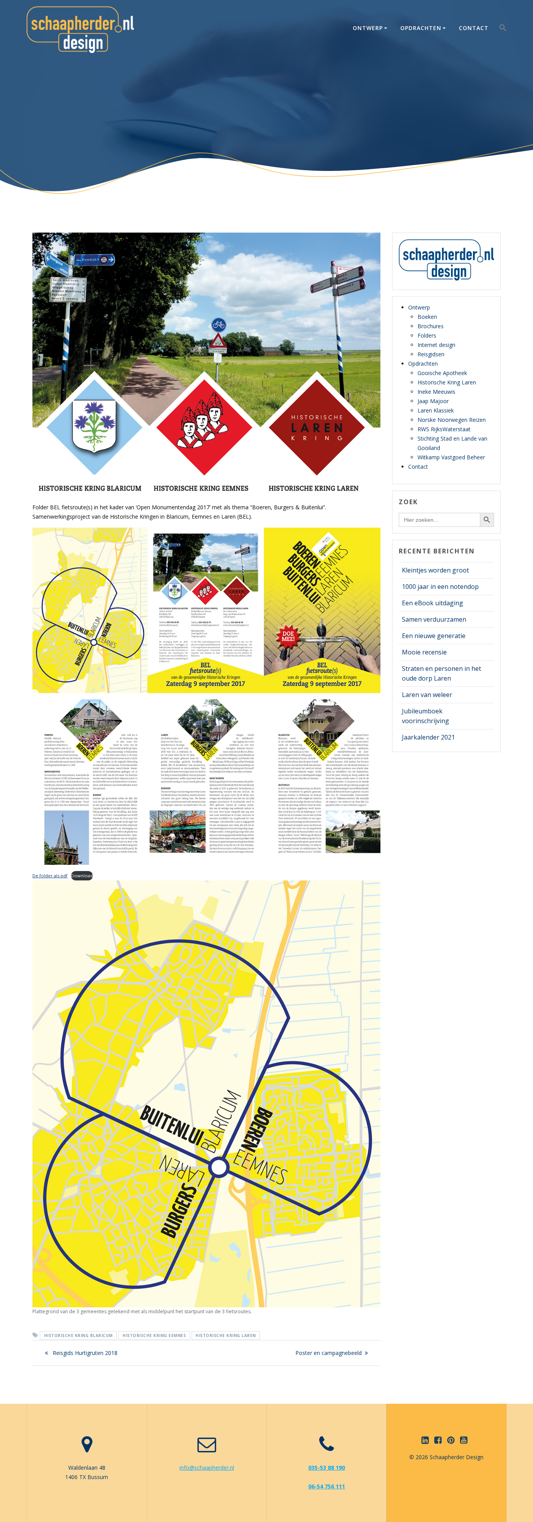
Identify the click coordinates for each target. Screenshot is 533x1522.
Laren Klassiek (436, 410)
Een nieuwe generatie (433, 635)
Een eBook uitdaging (432, 603)
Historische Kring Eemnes (154, 1335)
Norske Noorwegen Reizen (452, 419)
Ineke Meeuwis (436, 391)
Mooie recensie (424, 652)
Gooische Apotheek (442, 373)
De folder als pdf (50, 875)
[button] (503, 29)
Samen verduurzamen (434, 619)
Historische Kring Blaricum (78, 1335)
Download (82, 875)
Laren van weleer (427, 694)
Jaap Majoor (433, 401)
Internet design (436, 344)
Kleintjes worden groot (435, 570)
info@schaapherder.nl (206, 1467)
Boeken (427, 316)
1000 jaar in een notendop (440, 586)
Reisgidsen (431, 354)
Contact (474, 28)
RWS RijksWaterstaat (444, 429)
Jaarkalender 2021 (428, 737)
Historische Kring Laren (225, 1335)
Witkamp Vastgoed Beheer (451, 457)
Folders (427, 335)
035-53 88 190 (326, 1467)
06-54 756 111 (326, 1486)
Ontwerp (368, 28)
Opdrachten (420, 28)
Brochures (431, 326)
